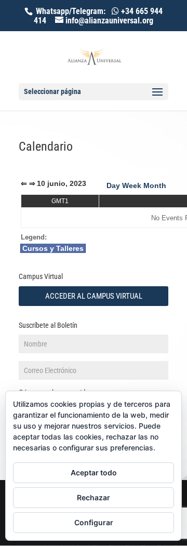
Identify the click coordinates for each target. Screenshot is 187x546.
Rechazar (93, 497)
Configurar (93, 522)
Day (113, 185)
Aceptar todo (94, 472)
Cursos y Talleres (53, 248)
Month (154, 185)
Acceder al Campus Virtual (93, 296)
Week (131, 185)
